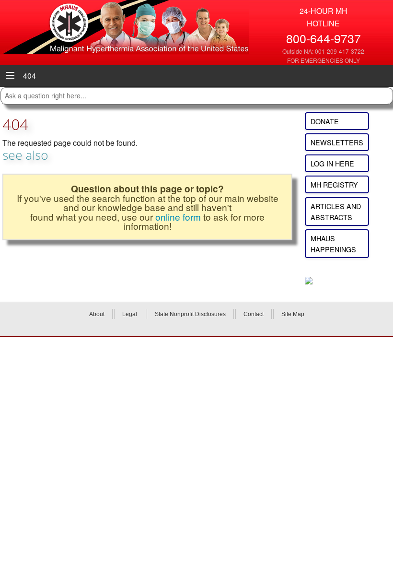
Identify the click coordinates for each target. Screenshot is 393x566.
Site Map (292, 314)
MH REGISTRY (334, 184)
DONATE (325, 121)
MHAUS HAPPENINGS (333, 243)
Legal (129, 314)
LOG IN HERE (332, 163)
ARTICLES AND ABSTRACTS (336, 211)
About (96, 314)
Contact (253, 314)
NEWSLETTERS (337, 142)
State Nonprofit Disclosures (190, 314)
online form (178, 216)
